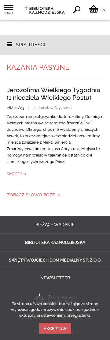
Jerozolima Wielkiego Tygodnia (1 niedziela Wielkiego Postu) (53, 93)
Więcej (14, 174)
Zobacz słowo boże (31, 194)
